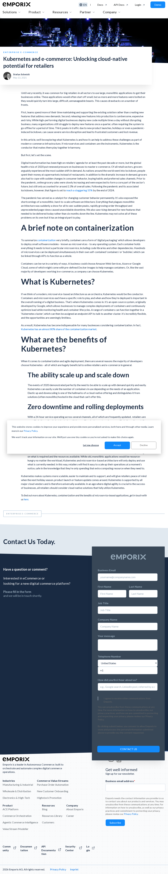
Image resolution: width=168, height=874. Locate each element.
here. (26, 499)
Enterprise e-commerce (22, 513)
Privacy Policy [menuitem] (58, 869)
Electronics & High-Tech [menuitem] (16, 797)
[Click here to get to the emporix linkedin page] (119, 761)
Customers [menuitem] (48, 822)
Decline (144, 445)
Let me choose (91, 445)
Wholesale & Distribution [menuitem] (17, 791)
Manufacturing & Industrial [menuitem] (18, 784)
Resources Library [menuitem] (52, 815)
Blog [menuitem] (44, 809)
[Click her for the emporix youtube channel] (111, 761)
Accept (117, 445)
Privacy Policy (30, 430)
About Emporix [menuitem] (75, 809)
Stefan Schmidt (21, 74)
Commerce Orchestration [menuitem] (17, 815)
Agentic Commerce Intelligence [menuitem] (20, 822)
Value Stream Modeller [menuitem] (15, 828)
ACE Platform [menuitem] (10, 809)
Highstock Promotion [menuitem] (49, 797)
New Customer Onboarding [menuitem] (52, 791)
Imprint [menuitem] (74, 869)
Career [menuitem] (70, 815)
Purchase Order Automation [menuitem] (53, 784)
